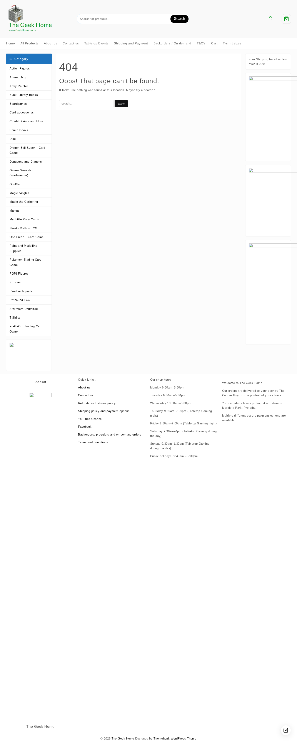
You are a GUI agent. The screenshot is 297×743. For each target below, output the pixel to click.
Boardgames (18, 103)
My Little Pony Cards (24, 219)
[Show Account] (270, 19)
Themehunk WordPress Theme (175, 738)
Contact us (85, 395)
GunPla (15, 184)
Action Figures (20, 68)
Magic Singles (19, 193)
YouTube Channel (90, 418)
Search (179, 18)
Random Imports (21, 291)
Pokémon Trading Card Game (26, 262)
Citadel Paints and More (26, 121)
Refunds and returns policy (97, 403)
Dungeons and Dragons (26, 161)
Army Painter (19, 86)
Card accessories (22, 112)
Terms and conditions (93, 442)
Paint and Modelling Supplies (23, 248)
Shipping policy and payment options (104, 411)
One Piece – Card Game (27, 237)
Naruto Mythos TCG (23, 228)
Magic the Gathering (24, 201)
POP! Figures (19, 273)
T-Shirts (15, 317)
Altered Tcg (18, 77)
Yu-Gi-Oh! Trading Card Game (26, 329)
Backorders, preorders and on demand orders (109, 434)
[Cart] (286, 19)
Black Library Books (24, 94)
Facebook (85, 426)
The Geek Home (123, 738)
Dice (13, 138)
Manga (14, 210)
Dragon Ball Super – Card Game (27, 150)
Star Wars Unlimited (24, 309)
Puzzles (15, 282)
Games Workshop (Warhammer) (22, 173)
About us (84, 387)
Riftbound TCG (20, 300)
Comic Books (19, 130)
